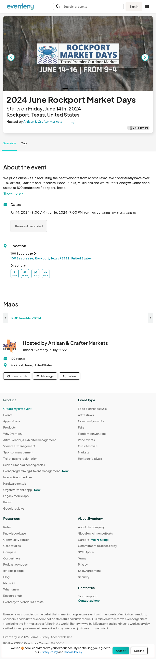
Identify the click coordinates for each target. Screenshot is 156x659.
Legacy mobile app (16, 496)
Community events (91, 421)
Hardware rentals (14, 483)
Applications (11, 421)
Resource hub (12, 595)
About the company (91, 527)
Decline (139, 651)
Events (7, 415)
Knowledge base (14, 533)
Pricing (7, 502)
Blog (6, 577)
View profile (19, 376)
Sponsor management (18, 452)
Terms (82, 558)
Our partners (11, 558)
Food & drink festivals (92, 408)
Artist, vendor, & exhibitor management (29, 440)
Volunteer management (19, 446)
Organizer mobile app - (21, 490)
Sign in (134, 6)
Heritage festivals (90, 458)
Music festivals (88, 446)
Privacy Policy (49, 652)
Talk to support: (89, 598)
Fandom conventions (92, 433)
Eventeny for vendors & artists (23, 602)
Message (47, 376)
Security (83, 577)
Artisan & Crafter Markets (42, 121)
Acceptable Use (61, 637)
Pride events (86, 440)
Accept (121, 651)
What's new (11, 589)
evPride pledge (13, 570)
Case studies (12, 546)
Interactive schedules (17, 477)
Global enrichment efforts (95, 533)
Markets (83, 452)
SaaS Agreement (89, 570)
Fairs (81, 427)
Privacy (83, 564)
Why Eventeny (13, 433)
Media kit (9, 583)
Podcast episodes (15, 564)
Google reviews (13, 508)
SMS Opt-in (86, 552)
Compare (9, 552)
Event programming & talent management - (35, 471)
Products (9, 427)
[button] (88, 6)
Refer (7, 527)
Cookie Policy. (73, 652)
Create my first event (17, 408)
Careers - (93, 539)
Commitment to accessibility (97, 546)
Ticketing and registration (20, 458)
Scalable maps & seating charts (24, 465)
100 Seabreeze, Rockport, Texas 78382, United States (51, 258)
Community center (16, 539)
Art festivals (86, 415)
